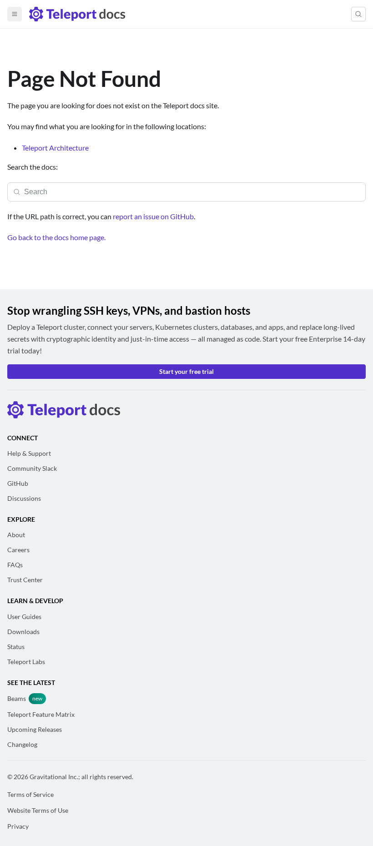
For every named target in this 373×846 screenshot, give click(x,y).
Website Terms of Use (37, 810)
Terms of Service (30, 794)
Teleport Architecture (55, 147)
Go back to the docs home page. (56, 237)
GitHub (17, 483)
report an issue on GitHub (153, 216)
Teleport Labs (26, 661)
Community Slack (32, 468)
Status (16, 646)
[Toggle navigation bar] (14, 14)
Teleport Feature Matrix (41, 714)
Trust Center (25, 580)
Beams (16, 698)
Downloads (23, 631)
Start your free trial (186, 371)
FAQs (15, 565)
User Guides (24, 616)
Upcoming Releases (34, 729)
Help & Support (29, 453)
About (16, 535)
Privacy (18, 826)
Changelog (22, 744)
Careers (18, 550)
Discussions (24, 498)
